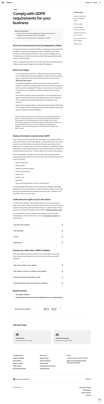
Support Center (44, 358)
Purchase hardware (18, 358)
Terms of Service (86, 392)
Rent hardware (17, 360)
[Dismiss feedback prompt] (60, 308)
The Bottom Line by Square (47, 366)
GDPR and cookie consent (24, 80)
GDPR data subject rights (54, 210)
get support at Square (50, 216)
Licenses (88, 395)
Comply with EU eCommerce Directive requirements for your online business (39, 297)
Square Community (45, 360)
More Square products (19, 368)
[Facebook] (88, 379)
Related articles (78, 44)
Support (9, 2)
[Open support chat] (100, 399)
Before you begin (78, 24)
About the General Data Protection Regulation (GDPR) (80, 18)
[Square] (3, 3)
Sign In (95, 2)
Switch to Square (18, 363)
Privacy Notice (87, 390)
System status (44, 363)
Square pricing (17, 366)
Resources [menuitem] (88, 2)
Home (15, 9)
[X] (85, 379)
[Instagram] (90, 379)
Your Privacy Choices (85, 387)
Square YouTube (44, 368)
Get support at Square (22, 294)
